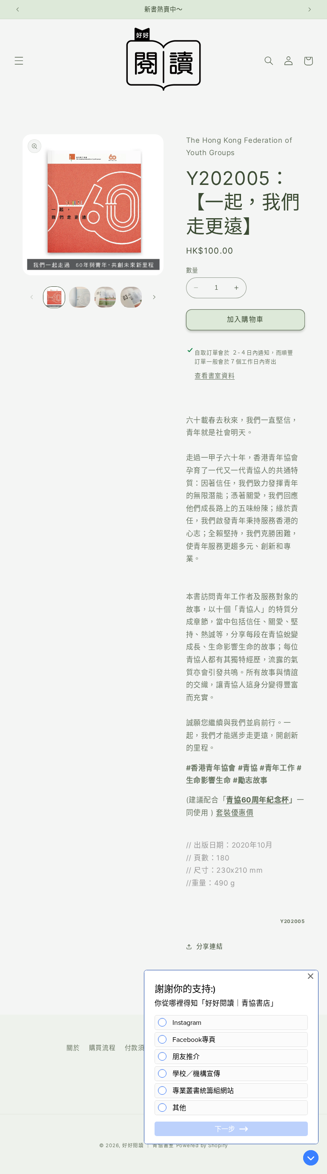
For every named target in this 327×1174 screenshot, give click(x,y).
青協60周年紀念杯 (257, 800)
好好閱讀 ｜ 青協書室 (148, 1145)
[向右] (154, 297)
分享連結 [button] (209, 946)
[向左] (32, 297)
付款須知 (138, 1048)
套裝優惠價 (234, 812)
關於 (73, 1048)
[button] (19, 61)
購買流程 (102, 1048)
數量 (192, 270)
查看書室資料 (215, 376)
